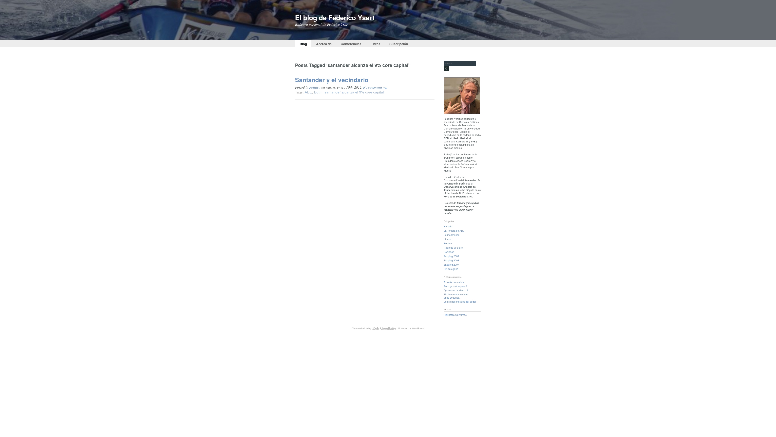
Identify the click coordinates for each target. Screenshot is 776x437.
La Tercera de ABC (454, 230)
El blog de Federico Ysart (334, 17)
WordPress (418, 328)
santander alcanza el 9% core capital (354, 91)
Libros (375, 43)
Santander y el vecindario (331, 79)
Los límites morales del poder (460, 301)
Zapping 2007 (451, 264)
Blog (303, 43)
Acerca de (324, 43)
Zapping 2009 (451, 256)
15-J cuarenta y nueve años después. (456, 296)
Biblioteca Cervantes (455, 314)
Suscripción (398, 43)
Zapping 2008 (451, 260)
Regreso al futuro (453, 247)
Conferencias (351, 43)
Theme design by (362, 328)
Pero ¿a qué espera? (455, 286)
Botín (318, 91)
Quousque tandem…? (456, 290)
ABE (308, 91)
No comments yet (375, 87)
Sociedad (449, 252)
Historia (448, 226)
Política (315, 87)
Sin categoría (451, 268)
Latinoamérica (452, 235)
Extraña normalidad (454, 282)
